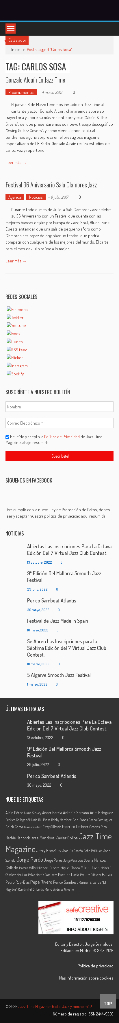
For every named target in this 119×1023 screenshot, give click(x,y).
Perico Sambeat (65, 882)
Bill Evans (44, 820)
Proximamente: (21, 92)
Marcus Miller (27, 868)
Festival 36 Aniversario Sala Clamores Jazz (51, 184)
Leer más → (16, 162)
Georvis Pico (98, 826)
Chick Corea (14, 826)
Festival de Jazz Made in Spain (57, 621)
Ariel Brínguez (101, 812)
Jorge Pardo (29, 859)
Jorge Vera (70, 860)
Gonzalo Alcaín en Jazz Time (35, 79)
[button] (59, 513)
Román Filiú (26, 889)
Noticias (36, 197)
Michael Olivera (48, 867)
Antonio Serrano (76, 812)
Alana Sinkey (32, 812)
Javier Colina (67, 838)
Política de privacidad (96, 966)
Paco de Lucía (68, 874)
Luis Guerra (85, 860)
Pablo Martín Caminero (42, 875)
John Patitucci (93, 851)
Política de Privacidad (62, 436)
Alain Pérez (14, 812)
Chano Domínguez (100, 820)
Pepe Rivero (41, 882)
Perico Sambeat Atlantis (51, 600)
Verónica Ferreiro (63, 889)
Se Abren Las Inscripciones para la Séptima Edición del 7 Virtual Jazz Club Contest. (66, 648)
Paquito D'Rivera (90, 875)
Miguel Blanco (70, 867)
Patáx (107, 874)
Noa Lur (22, 875)
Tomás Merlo (44, 889)
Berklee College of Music (21, 819)
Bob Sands (80, 819)
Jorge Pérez (53, 860)
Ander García (52, 812)
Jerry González (49, 850)
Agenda (14, 197)
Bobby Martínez (61, 820)
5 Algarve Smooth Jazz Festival (59, 675)
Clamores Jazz (33, 827)
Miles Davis (90, 867)
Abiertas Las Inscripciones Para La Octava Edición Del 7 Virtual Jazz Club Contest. (69, 549)
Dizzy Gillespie (51, 827)
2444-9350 (105, 1014)
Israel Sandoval (43, 837)
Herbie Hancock (17, 837)
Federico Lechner (75, 826)
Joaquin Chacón (72, 851)
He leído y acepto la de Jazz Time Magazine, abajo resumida (54, 439)
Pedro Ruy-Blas (17, 882)
